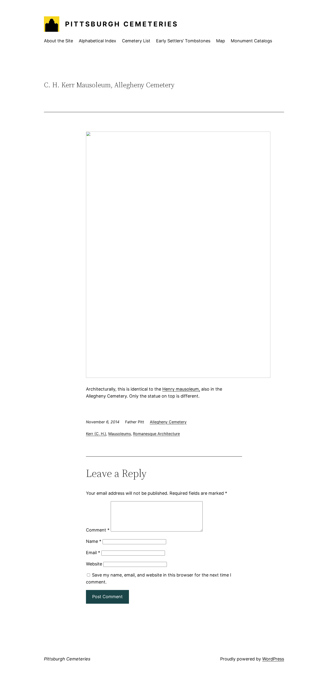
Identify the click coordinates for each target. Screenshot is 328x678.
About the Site (58, 40)
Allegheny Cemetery (168, 421)
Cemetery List (136, 40)
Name (93, 541)
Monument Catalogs (251, 40)
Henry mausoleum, (181, 389)
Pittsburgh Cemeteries (121, 24)
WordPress (273, 658)
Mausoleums (119, 433)
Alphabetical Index (97, 40)
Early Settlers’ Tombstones (183, 40)
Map (220, 40)
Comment (97, 529)
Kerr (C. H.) (96, 433)
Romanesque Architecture (156, 433)
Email (93, 552)
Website (94, 563)
